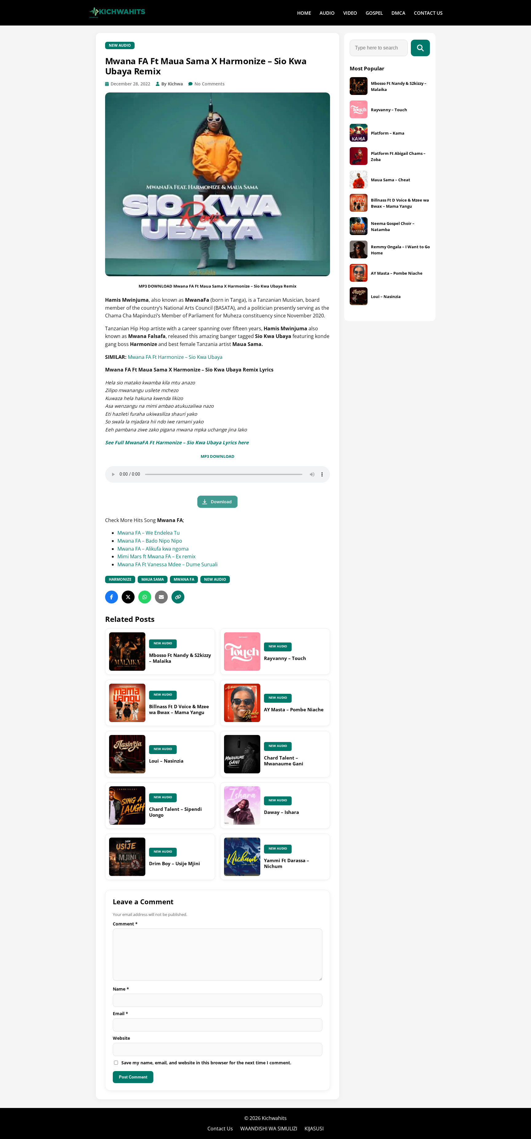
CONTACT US (428, 13)
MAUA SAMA (152, 579)
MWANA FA (184, 579)
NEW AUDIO (120, 45)
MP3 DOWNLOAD (217, 456)
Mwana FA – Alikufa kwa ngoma (153, 548)
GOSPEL (374, 13)
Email (120, 1013)
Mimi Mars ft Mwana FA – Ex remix (156, 556)
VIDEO (350, 13)
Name (121, 989)
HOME (304, 13)
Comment (125, 924)
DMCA (398, 13)
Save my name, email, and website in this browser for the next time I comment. (206, 1063)
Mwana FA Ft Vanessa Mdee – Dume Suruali (167, 564)
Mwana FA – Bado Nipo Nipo (149, 540)
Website (121, 1038)
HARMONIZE (120, 579)
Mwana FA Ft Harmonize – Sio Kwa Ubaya (175, 357)
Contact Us (220, 1128)
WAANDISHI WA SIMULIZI (268, 1128)
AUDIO (327, 13)
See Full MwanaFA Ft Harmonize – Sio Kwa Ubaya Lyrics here (177, 442)
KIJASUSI (314, 1128)
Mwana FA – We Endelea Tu (148, 532)
